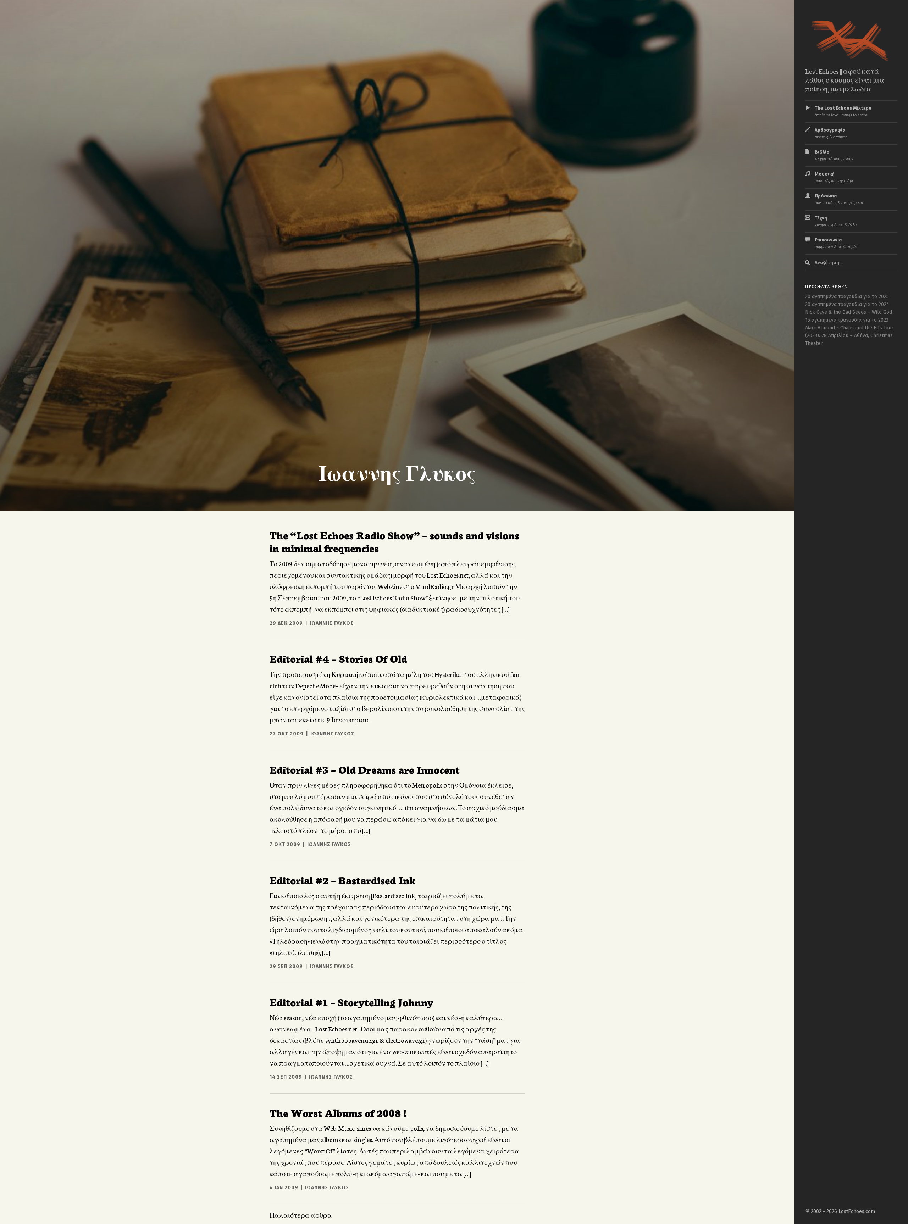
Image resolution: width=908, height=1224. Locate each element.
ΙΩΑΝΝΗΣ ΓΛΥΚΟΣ (332, 623)
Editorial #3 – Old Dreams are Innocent (365, 769)
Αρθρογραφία (831, 133)
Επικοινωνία (836, 243)
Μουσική (834, 177)
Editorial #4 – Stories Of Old (338, 658)
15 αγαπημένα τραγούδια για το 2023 (846, 320)
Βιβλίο (834, 155)
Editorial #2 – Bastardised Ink (342, 879)
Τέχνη (836, 221)
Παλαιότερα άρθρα (301, 1214)
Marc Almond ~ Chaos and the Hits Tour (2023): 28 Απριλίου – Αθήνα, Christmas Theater (849, 335)
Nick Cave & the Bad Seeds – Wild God (848, 312)
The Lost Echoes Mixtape (843, 111)
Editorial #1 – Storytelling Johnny (351, 1001)
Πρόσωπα (839, 199)
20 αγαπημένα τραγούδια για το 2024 (847, 304)
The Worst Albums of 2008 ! (338, 1112)
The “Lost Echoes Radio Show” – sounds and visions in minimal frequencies (394, 541)
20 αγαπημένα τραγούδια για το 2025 (847, 297)
